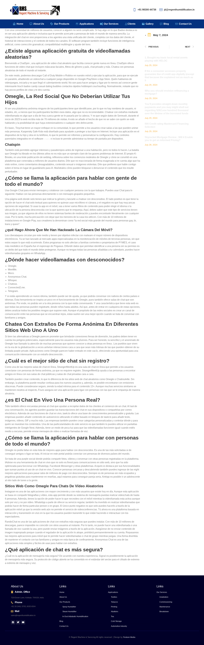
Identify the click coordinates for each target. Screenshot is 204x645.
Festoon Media (129, 637)
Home (61, 592)
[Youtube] (23, 622)
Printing (114, 607)
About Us (63, 597)
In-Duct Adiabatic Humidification (75, 616)
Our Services (162, 592)
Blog (61, 621)
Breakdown (164, 611)
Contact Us (63, 626)
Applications (113, 592)
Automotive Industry (119, 626)
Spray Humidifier (69, 607)
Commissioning (165, 602)
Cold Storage (116, 621)
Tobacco (114, 602)
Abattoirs (114, 611)
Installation (163, 597)
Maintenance (164, 607)
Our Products (64, 602)
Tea (112, 616)
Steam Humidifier (69, 611)
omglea (47, 139)
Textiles (114, 597)
